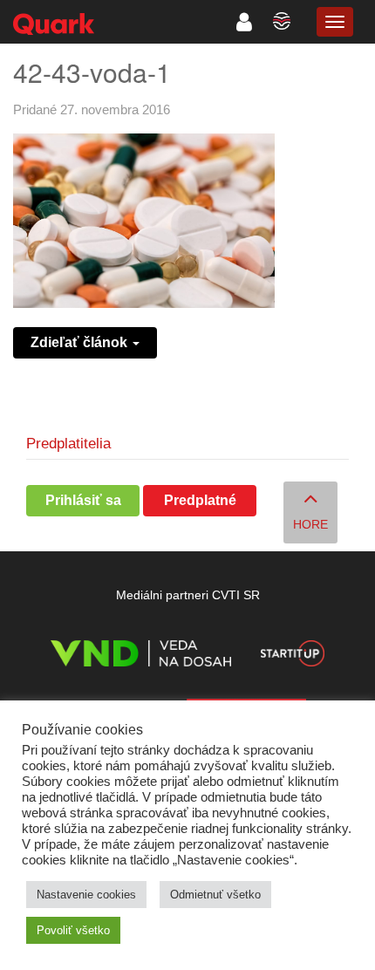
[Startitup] (292, 656)
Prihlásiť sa (83, 500)
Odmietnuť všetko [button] (215, 894)
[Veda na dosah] (141, 656)
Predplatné (200, 500)
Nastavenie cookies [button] (86, 894)
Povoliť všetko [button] (73, 930)
